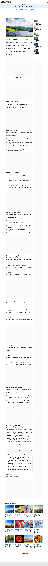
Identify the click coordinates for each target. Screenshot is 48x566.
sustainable (29, 52)
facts (16, 107)
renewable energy (9, 135)
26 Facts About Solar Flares (18, 546)
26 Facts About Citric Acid (18, 517)
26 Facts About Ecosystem (8, 546)
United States (12, 264)
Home (22, 4)
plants (16, 267)
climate (16, 48)
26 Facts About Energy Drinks (37, 532)
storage (16, 432)
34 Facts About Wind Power (8, 531)
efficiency (22, 105)
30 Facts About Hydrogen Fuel (27, 531)
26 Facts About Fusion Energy (18, 531)
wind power (13, 177)
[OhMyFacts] (6, 2)
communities (13, 234)
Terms (6, 558)
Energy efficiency (9, 347)
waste (17, 312)
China (9, 185)
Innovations (10, 400)
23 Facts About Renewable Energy (9, 516)
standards (10, 463)
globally (28, 149)
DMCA (2, 558)
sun (22, 132)
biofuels (20, 315)
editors (29, 463)
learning (9, 365)
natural (17, 174)
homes (24, 190)
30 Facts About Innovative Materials (37, 24)
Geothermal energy (9, 257)
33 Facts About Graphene (36, 41)
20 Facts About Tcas (37, 35)
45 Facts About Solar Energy (37, 516)
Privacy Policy (11, 558)
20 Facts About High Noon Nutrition (28, 547)
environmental (24, 390)
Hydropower (8, 214)
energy (13, 45)
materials (22, 302)
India (12, 147)
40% (19, 360)
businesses (23, 433)
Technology (25, 4)
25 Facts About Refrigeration (36, 53)
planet (30, 441)
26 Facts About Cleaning (27, 517)
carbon (10, 430)
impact (20, 51)
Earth (22, 138)
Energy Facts (24, 15)
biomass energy (15, 305)
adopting (29, 436)
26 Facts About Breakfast (37, 547)
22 (26, 222)
